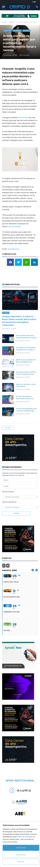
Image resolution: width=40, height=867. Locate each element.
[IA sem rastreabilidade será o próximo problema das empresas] (8, 411)
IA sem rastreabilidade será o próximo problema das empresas (26, 411)
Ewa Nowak (22, 118)
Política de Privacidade (25, 837)
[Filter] (8, 566)
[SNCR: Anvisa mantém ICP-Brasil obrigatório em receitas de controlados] (8, 363)
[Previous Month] (32, 570)
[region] (20, 844)
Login (34, 2)
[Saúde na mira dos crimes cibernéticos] (8, 387)
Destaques (17, 30)
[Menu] (3, 6)
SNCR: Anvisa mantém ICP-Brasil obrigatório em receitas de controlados (26, 362)
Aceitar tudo (21, 848)
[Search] (37, 6)
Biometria (7, 30)
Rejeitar (21, 862)
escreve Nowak (14, 227)
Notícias (26, 30)
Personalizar (21, 855)
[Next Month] (36, 570)
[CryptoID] (20, 6)
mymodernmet (13, 249)
